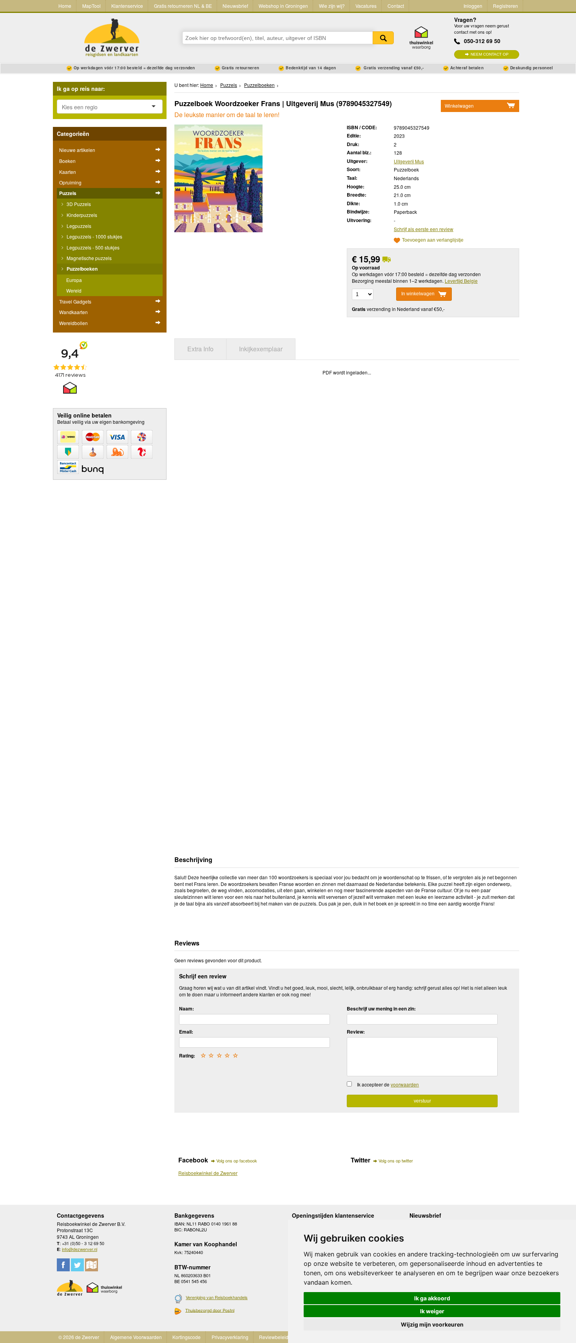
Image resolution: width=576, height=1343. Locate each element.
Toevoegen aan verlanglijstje (433, 240)
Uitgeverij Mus (409, 161)
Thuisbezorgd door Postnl (209, 1310)
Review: (356, 1031)
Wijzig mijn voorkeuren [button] (432, 1324)
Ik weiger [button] (432, 1311)
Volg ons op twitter (396, 1160)
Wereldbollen (73, 323)
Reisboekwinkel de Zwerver (207, 1172)
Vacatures (366, 5)
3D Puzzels (78, 204)
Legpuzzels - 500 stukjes (92, 247)
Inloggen (473, 5)
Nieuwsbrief (235, 5)
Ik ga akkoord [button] (432, 1298)
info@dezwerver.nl (79, 1249)
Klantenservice (127, 5)
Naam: (186, 1008)
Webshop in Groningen (283, 5)
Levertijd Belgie (461, 280)
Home (64, 5)
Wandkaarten (73, 312)
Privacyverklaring (230, 1337)
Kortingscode (186, 1337)
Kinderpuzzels (81, 214)
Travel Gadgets (75, 301)
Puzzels (67, 193)
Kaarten (67, 171)
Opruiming (70, 182)
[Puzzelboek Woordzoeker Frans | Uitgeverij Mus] (218, 177)
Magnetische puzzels (88, 258)
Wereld (74, 290)
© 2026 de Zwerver (78, 1337)
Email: (186, 1031)
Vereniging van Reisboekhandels (217, 1297)
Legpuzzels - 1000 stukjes (93, 236)
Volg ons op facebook (236, 1160)
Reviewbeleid (273, 1337)
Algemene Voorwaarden (136, 1337)
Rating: (187, 1055)
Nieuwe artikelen (77, 149)
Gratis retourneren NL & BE (183, 5)
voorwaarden (405, 1084)
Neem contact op (490, 54)
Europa (74, 280)
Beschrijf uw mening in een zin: (381, 1008)
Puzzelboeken (81, 268)
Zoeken (383, 37)
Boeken (67, 160)
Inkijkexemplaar (261, 348)
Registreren (505, 5)
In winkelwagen (418, 293)
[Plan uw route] (91, 1264)
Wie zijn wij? (332, 5)
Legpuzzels (78, 225)
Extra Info (200, 348)
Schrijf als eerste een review (423, 229)
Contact (396, 5)
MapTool (91, 5)
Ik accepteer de (388, 1084)
